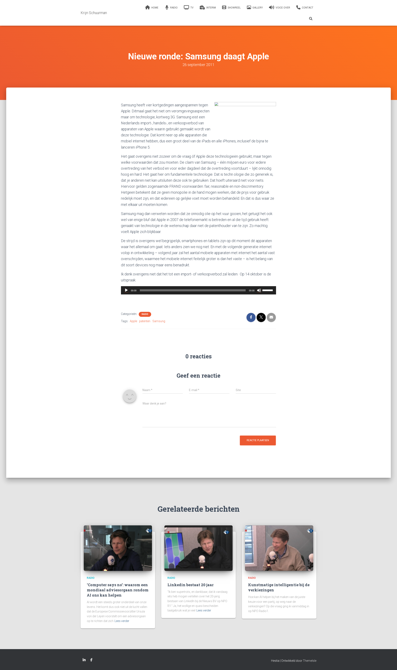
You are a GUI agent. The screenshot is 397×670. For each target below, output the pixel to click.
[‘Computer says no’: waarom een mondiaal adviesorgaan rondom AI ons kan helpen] (118, 548)
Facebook (91, 660)
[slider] (268, 290)
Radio (145, 314)
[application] (198, 290)
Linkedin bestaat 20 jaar (190, 584)
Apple (133, 321)
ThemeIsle (309, 660)
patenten (144, 321)
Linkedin (84, 660)
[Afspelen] (126, 290)
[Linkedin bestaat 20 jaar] (198, 548)
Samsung (158, 321)
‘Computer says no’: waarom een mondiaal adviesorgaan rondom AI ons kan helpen (117, 590)
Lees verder (122, 621)
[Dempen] (259, 290)
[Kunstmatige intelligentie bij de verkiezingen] (279, 548)
